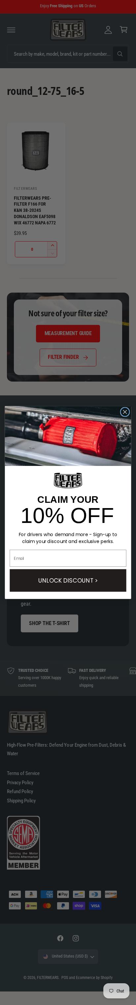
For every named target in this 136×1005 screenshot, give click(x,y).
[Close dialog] (125, 412)
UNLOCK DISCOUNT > (68, 580)
